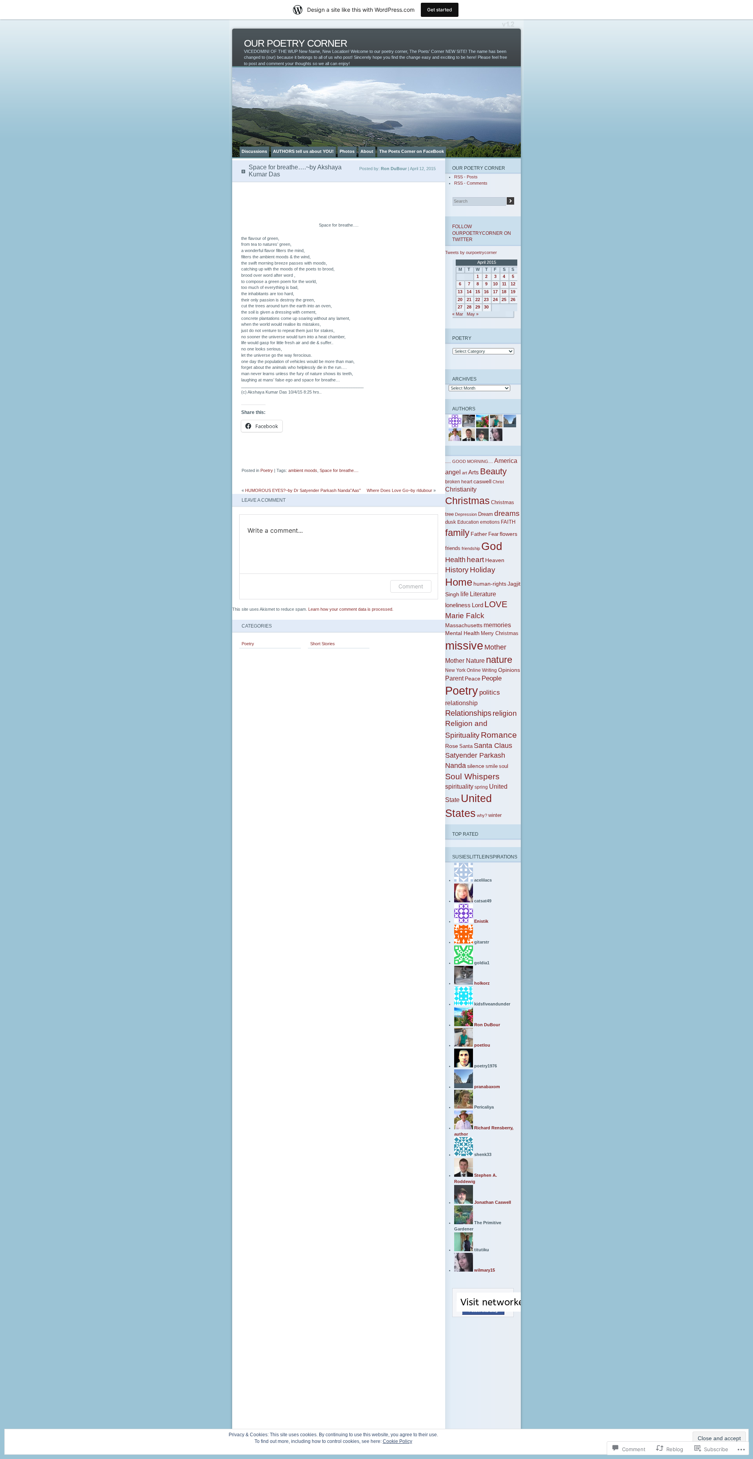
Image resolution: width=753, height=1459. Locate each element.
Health (455, 559)
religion (505, 713)
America (505, 460)
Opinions (509, 670)
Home (458, 582)
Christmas (467, 500)
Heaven (494, 560)
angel (453, 471)
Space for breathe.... (339, 470)
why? (482, 815)
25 (504, 299)
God (491, 546)
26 (513, 299)
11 (504, 283)
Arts (473, 472)
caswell (482, 481)
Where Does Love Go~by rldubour (399, 490)
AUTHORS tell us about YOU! (303, 151)
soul (503, 766)
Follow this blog (483, 1310)
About (366, 151)
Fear (493, 534)
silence (475, 766)
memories (497, 625)
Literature (483, 593)
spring (481, 787)
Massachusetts (463, 625)
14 (469, 291)
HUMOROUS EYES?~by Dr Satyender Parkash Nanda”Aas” (303, 490)
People (492, 678)
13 (460, 291)
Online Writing (482, 670)
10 (495, 283)
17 (495, 291)
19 (513, 291)
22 (477, 299)
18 (504, 291)
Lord (477, 605)
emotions (490, 522)
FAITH (508, 522)
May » (472, 314)
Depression (466, 514)
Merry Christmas (499, 633)
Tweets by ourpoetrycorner (471, 252)
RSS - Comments (470, 183)
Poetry (266, 470)
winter (495, 815)
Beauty (493, 471)
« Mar (457, 314)
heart (475, 559)
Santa (466, 746)
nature (499, 660)
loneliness (458, 605)
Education (468, 522)
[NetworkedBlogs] (517, 1310)
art (464, 472)
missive (464, 645)
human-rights (489, 584)
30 (486, 307)
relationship (461, 703)
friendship (471, 548)
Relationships (468, 713)
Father (479, 534)
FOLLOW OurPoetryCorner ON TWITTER (481, 233)
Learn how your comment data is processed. (350, 609)
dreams (507, 513)
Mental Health (462, 633)
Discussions (254, 151)
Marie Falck (464, 616)
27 (460, 307)
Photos (347, 151)
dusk (450, 522)
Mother (495, 647)
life (464, 594)
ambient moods (302, 470)
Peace (472, 679)
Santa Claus (493, 745)
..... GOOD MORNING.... (469, 461)
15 (477, 291)
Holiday (482, 570)
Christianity (461, 489)
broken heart (458, 481)
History (457, 570)
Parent (454, 678)
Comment (410, 586)
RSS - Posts (466, 176)
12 (513, 283)
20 (460, 299)
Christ (498, 481)
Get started (439, 10)
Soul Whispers (472, 776)
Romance (499, 734)
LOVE (495, 604)
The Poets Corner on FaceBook (411, 151)
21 (469, 299)
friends (452, 548)
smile (492, 766)
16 (486, 291)
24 (495, 299)
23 (486, 299)
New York (455, 670)
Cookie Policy (397, 1441)
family (457, 532)
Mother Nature (465, 660)
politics (489, 692)
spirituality (459, 786)
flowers (508, 534)
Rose (451, 746)
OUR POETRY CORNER (295, 43)
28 (469, 307)
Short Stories (322, 643)
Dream (485, 514)
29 (477, 307)
